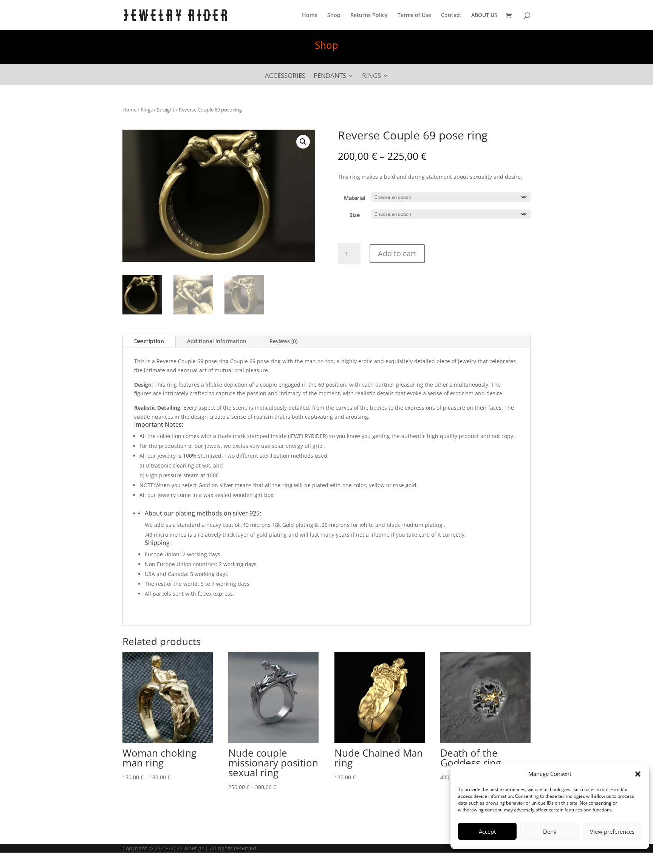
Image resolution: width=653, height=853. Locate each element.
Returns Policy (369, 15)
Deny (550, 831)
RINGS (371, 76)
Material (354, 197)
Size (355, 214)
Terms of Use (414, 15)
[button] (638, 774)
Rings (147, 109)
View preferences (612, 831)
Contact (451, 15)
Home (309, 15)
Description (149, 341)
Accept (487, 831)
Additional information (216, 341)
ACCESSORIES (285, 76)
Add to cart (397, 253)
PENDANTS (330, 76)
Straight (166, 109)
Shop (333, 15)
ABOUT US (484, 15)
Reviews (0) (283, 341)
